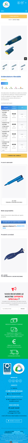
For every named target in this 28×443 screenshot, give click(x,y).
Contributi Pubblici (20, 434)
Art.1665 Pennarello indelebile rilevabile (14, 201)
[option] (14, 43)
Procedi (23, 308)
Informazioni (15, 442)
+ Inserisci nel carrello (14, 155)
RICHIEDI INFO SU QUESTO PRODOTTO (13, 222)
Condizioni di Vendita (8, 434)
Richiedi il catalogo (14, 421)
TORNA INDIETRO (14, 16)
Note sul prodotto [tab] (7, 211)
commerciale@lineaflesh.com (15, 396)
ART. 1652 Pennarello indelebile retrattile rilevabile (13, 275)
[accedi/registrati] (18, 3)
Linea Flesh (17, 431)
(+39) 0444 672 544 (14, 391)
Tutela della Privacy (17, 432)
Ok (11, 442)
